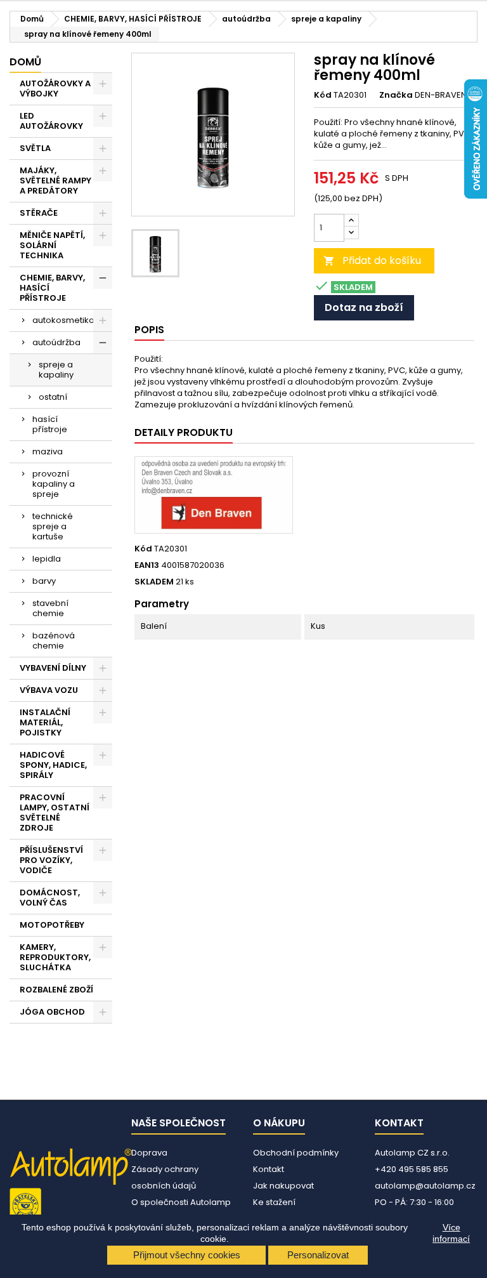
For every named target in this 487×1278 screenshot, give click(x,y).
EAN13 (146, 565)
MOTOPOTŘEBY (52, 925)
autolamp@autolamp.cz (425, 1186)
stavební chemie (50, 608)
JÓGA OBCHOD (52, 1012)
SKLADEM (154, 582)
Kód (323, 95)
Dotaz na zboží (364, 307)
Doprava (149, 1153)
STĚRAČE (39, 213)
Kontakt (268, 1169)
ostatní (53, 397)
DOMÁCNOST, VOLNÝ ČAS (50, 897)
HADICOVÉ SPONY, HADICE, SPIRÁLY (53, 765)
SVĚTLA (35, 148)
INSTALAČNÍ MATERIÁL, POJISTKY (45, 722)
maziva (47, 451)
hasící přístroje (49, 424)
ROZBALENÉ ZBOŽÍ (56, 990)
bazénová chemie (53, 640)
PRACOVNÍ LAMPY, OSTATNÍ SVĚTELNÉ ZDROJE (54, 812)
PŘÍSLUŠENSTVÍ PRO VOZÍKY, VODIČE (51, 860)
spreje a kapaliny (56, 370)
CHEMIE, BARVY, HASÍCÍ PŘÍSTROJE (52, 288)
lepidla (46, 559)
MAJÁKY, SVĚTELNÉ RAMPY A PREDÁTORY (55, 180)
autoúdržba (56, 342)
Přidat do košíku (372, 260)
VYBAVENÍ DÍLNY (53, 668)
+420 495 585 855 (411, 1169)
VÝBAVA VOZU (49, 690)
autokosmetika (63, 320)
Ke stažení (274, 1202)
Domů (25, 62)
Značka (396, 95)
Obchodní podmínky (296, 1153)
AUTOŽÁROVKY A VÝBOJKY (55, 88)
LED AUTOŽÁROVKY (51, 121)
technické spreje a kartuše (52, 526)
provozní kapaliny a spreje (53, 484)
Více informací (451, 1233)
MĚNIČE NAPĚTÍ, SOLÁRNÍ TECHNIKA (52, 245)
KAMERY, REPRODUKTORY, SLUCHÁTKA (55, 957)
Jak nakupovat (283, 1186)
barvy (44, 581)
